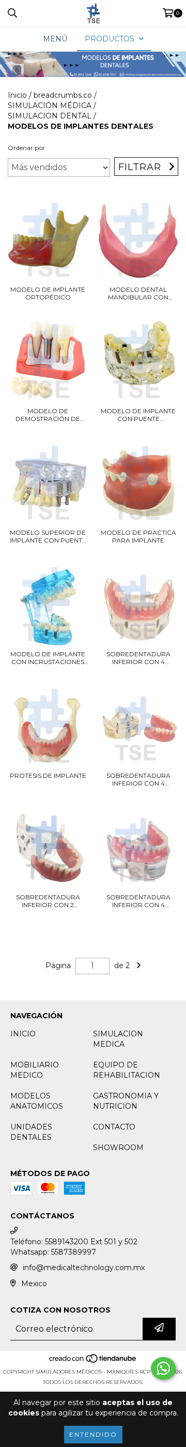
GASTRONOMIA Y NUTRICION (126, 1101)
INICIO (23, 1033)
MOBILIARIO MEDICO (34, 1070)
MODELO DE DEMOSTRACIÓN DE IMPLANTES (48, 415)
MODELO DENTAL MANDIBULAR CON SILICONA (138, 293)
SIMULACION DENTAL (49, 115)
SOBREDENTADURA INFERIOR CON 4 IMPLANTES (138, 658)
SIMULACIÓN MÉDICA (49, 105)
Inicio (17, 95)
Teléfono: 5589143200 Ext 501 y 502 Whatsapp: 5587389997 (73, 1247)
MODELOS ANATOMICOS (36, 1101)
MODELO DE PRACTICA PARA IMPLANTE (138, 536)
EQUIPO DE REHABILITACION (126, 1070)
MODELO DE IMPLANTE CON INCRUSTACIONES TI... (47, 658)
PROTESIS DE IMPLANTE (48, 775)
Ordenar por (26, 148)
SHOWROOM (118, 1147)
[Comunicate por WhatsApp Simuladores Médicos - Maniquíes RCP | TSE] (163, 1368)
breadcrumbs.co (63, 95)
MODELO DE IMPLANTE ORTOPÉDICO (47, 293)
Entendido (93, 1434)
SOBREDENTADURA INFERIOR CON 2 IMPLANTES (48, 901)
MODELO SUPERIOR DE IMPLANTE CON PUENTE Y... (48, 536)
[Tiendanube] (93, 1361)
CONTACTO (114, 1127)
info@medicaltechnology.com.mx (84, 1267)
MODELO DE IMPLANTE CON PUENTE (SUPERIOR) (138, 415)
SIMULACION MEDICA (118, 1039)
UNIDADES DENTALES (31, 1132)
